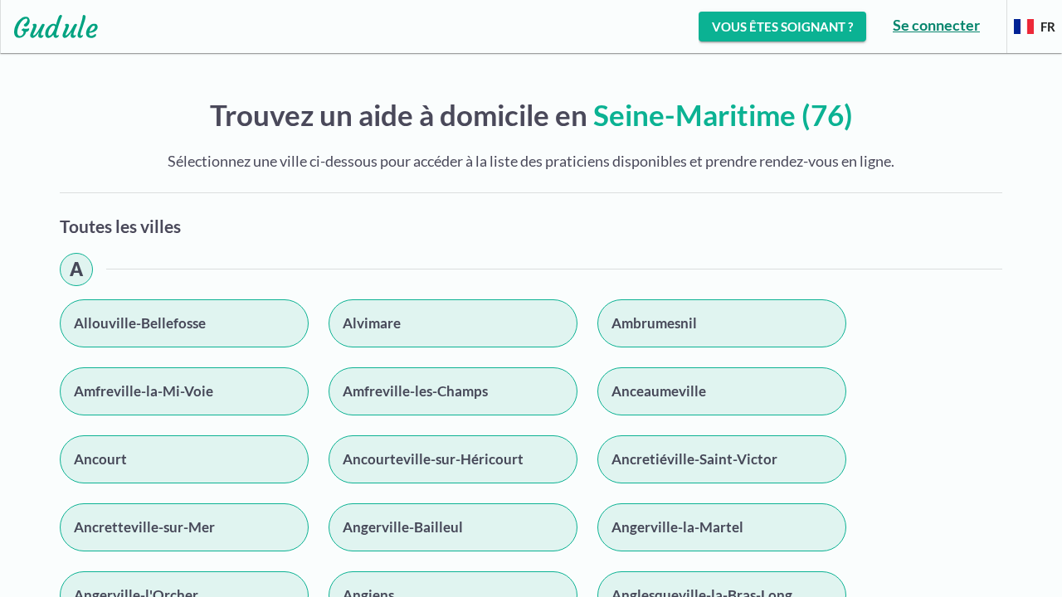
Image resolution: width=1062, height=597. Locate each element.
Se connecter (936, 25)
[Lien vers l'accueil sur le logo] (49, 26)
